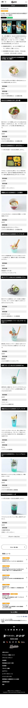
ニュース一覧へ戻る (22, 616)
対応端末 (4, 665)
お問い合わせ (5, 652)
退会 (3, 684)
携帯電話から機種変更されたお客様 (10, 679)
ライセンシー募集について (8, 655)
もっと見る (14, 612)
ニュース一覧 (8, 619)
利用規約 (4, 660)
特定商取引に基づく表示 (8, 663)
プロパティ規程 (6, 668)
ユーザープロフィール (7, 673)
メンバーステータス (7, 676)
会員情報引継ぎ (6, 681)
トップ (2, 619)
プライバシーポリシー (7, 657)
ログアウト (4, 671)
